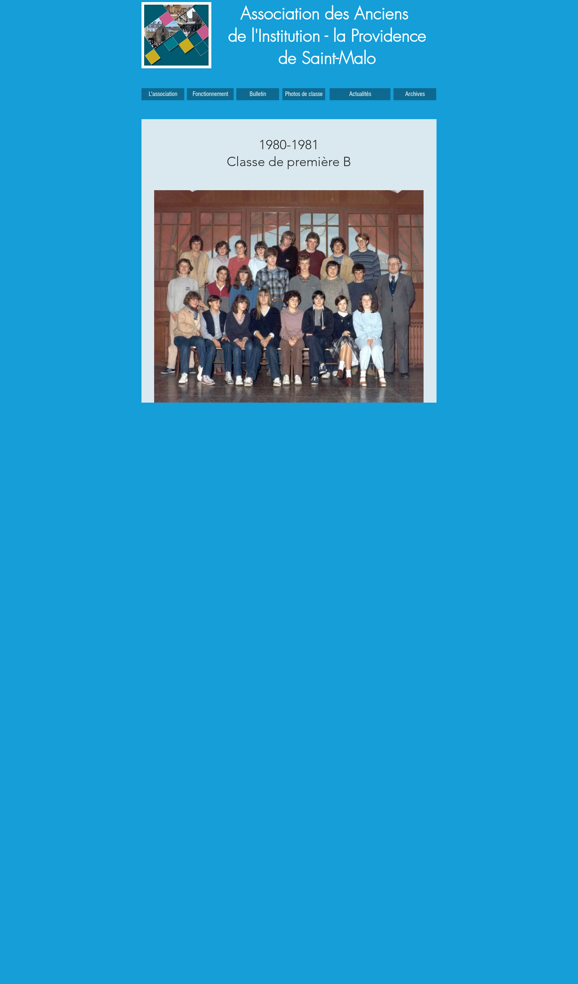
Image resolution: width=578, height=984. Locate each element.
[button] (414, 94)
